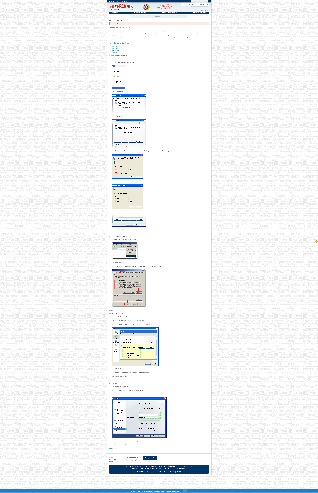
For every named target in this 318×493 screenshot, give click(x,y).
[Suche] (185, 16)
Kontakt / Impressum (200, 12)
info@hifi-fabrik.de (121, 1)
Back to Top (112, 233)
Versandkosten (186, 466)
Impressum (175, 468)
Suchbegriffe (113, 459)
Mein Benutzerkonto (132, 457)
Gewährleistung (174, 466)
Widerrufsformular (150, 466)
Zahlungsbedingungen (140, 468)
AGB (127, 466)
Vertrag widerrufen (150, 458)
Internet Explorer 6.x (117, 48)
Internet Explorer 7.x (117, 46)
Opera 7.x (114, 52)
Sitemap (111, 457)
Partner (167, 468)
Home (110, 20)
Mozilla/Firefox (115, 50)
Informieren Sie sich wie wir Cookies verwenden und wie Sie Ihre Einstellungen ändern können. (155, 491)
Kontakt (183, 468)
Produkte (114, 12)
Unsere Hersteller (140, 12)
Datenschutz (162, 466)
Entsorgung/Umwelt (156, 468)
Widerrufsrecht (136, 466)
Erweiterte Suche (202, 10)
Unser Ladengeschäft (169, 12)
